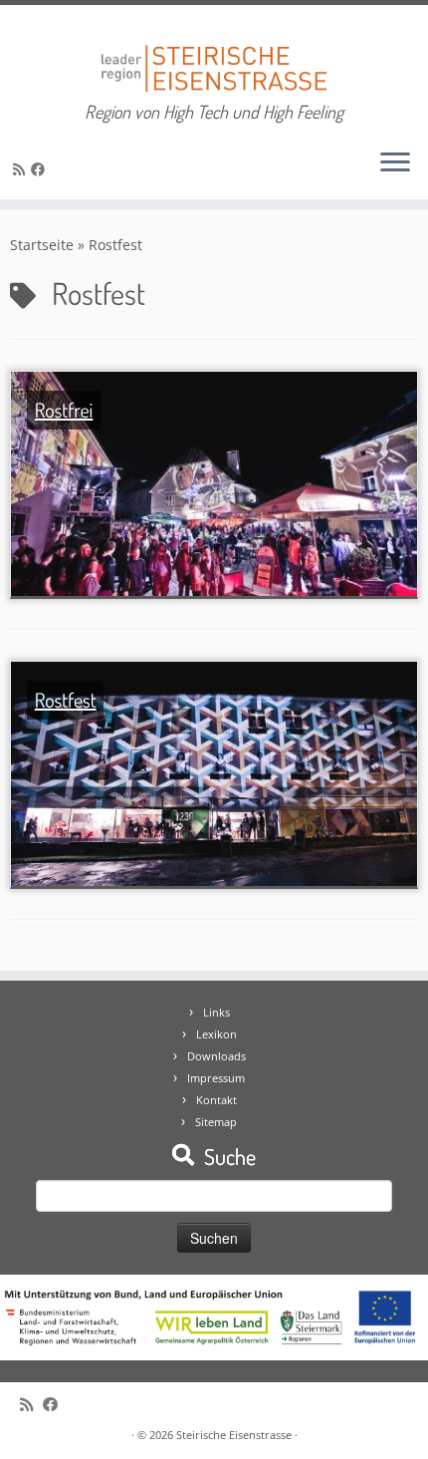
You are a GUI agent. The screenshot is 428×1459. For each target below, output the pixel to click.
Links (216, 1012)
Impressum (216, 1077)
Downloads (216, 1055)
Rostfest (66, 700)
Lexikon (216, 1033)
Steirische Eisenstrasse (234, 1434)
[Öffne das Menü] (395, 163)
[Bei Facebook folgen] (41, 168)
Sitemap (216, 1121)
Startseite (42, 244)
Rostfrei (64, 410)
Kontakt (216, 1099)
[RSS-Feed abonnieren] (22, 168)
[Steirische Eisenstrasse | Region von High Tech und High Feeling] (214, 53)
